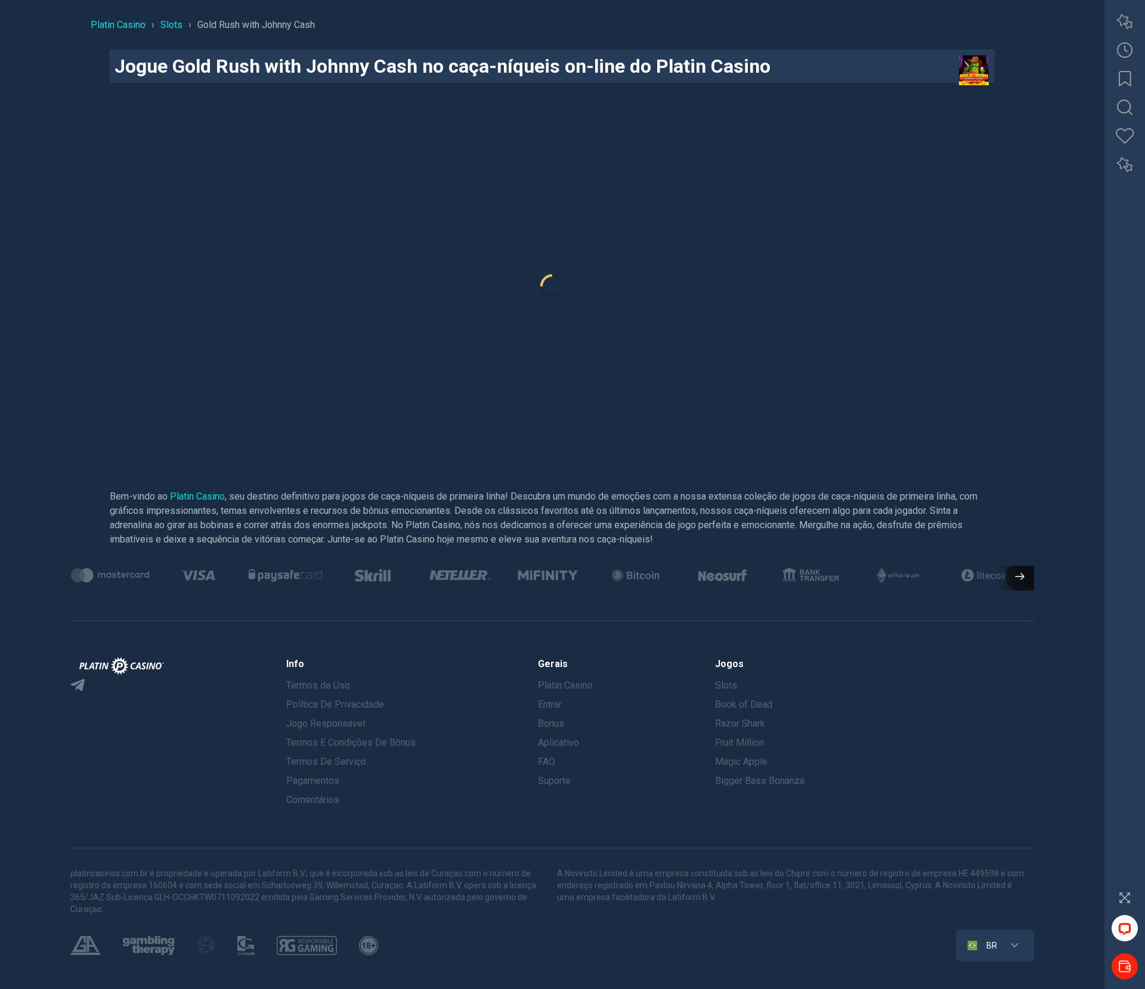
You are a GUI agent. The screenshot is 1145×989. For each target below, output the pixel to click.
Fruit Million (739, 742)
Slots (726, 685)
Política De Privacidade (335, 704)
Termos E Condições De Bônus (351, 742)
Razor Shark (740, 723)
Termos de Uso (318, 685)
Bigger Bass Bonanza (759, 780)
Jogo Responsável (325, 723)
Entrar (550, 704)
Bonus (551, 723)
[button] (1015, 577)
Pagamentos (312, 780)
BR (991, 945)
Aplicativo (558, 742)
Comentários (312, 799)
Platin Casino (197, 496)
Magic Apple (741, 761)
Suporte (554, 780)
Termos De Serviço (326, 761)
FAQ (546, 761)
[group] (110, 575)
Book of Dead (743, 704)
